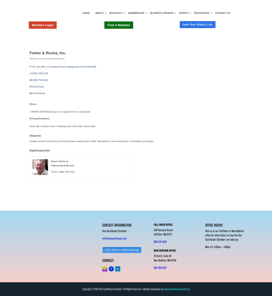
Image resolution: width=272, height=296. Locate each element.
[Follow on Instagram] (104, 268)
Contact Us (222, 13)
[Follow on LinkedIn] (117, 268)
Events (184, 13)
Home (86, 13)
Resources (201, 13)
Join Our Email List (197, 24)
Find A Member (119, 25)
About (99, 13)
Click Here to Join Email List (122, 249)
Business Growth (161, 13)
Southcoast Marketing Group (177, 289)
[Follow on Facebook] (111, 269)
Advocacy (116, 13)
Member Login (43, 25)
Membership (136, 13)
